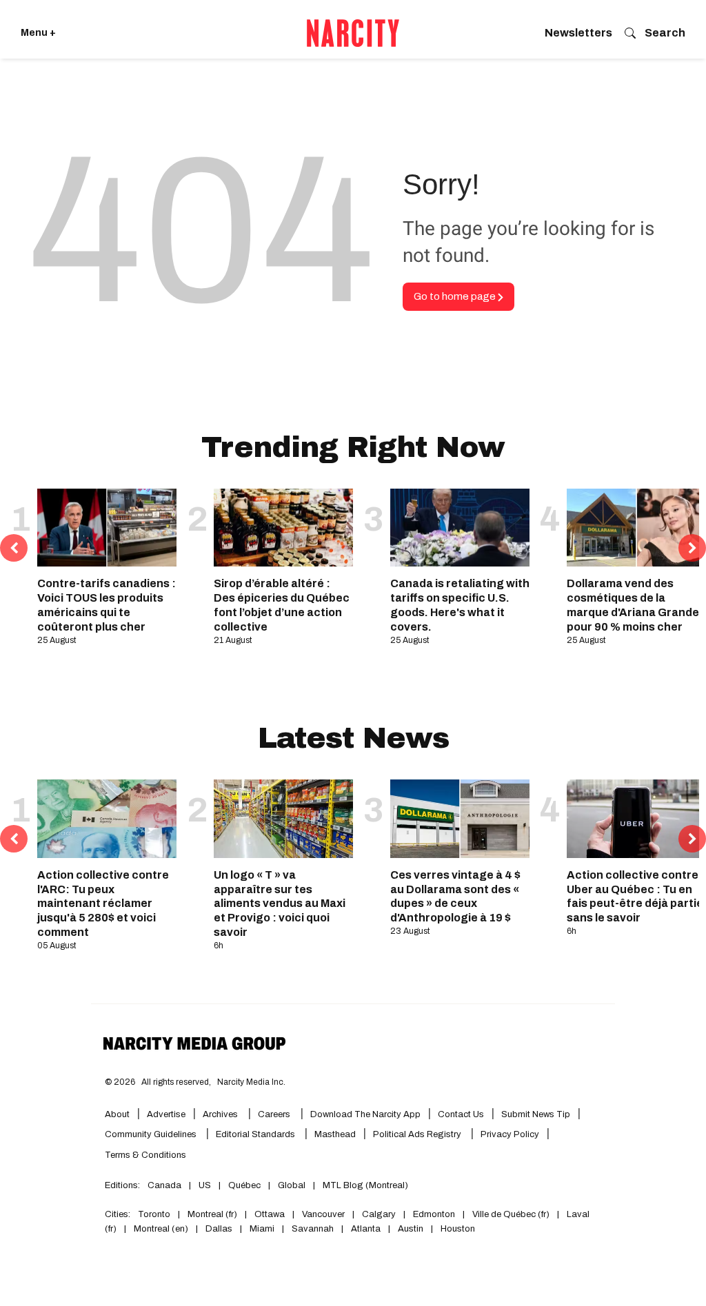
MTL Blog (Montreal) (365, 1185)
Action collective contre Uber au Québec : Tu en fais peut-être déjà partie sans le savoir (635, 896)
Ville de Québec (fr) (510, 1214)
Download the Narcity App (365, 1114)
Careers (274, 1114)
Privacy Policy (510, 1134)
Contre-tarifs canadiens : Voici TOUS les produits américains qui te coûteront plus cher (106, 605)
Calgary (379, 1214)
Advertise (166, 1114)
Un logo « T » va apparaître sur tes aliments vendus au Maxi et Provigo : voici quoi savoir (279, 903)
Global (291, 1185)
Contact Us (461, 1114)
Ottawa (269, 1214)
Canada (164, 1185)
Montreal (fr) (212, 1214)
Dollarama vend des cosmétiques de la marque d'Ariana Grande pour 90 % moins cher (633, 605)
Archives (220, 1114)
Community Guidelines (152, 1134)
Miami (262, 1229)
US (205, 1185)
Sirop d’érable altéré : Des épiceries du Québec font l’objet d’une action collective (282, 605)
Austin (410, 1229)
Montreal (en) (161, 1229)
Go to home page (456, 296)
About (117, 1114)
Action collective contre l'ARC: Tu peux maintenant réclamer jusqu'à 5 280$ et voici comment (103, 903)
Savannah (313, 1229)
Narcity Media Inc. (251, 1082)
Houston (458, 1229)
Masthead (335, 1134)
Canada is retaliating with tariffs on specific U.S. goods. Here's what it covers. (460, 605)
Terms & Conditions (145, 1155)
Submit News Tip (535, 1114)
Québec (244, 1185)
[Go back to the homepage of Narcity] (353, 33)
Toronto (154, 1214)
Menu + (38, 33)
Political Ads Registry (418, 1134)
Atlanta (366, 1229)
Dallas (218, 1229)
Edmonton (434, 1214)
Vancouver (323, 1214)
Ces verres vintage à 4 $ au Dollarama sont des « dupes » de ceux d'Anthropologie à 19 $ (455, 896)
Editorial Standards (256, 1134)
